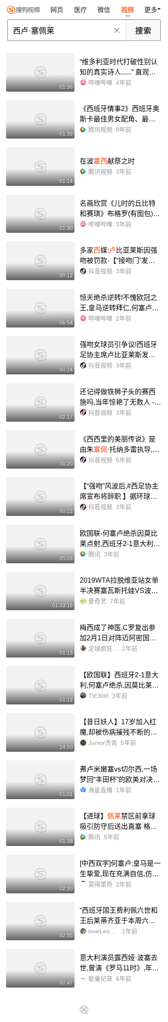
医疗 (80, 9)
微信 (103, 9)
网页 (56, 9)
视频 (127, 9)
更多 (150, 9)
